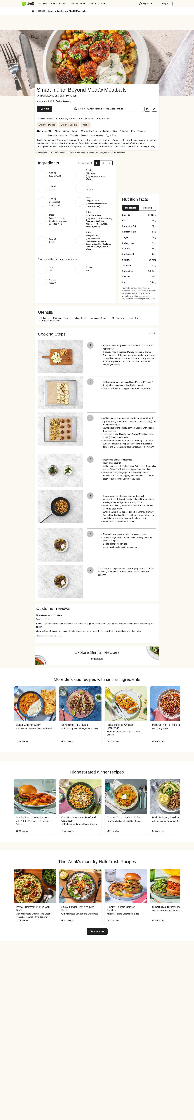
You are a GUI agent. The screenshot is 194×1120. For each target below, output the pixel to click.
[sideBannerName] (139, 173)
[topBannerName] (97, 22)
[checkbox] (38, 101)
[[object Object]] (147, 109)
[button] (147, 3)
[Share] (154, 109)
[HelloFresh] (28, 4)
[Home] (33, 11)
